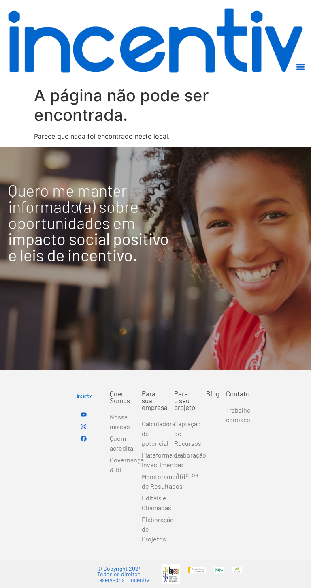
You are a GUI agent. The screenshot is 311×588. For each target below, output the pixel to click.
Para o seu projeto (184, 400)
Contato (237, 393)
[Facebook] (83, 438)
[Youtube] (83, 414)
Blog (212, 393)
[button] (300, 67)
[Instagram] (83, 426)
